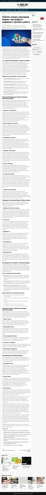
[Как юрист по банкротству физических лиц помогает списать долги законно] (32, 480)
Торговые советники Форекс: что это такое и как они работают (16, 430)
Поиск (33, 15)
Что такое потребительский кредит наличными (25, 450)
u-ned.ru (23, 4)
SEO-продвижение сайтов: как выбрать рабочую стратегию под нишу (38, 29)
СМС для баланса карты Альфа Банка (8, 450)
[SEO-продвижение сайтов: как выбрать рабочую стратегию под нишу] (14, 480)
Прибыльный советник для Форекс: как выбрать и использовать (17, 432)
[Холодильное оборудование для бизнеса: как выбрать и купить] (23, 480)
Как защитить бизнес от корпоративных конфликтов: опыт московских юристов (37, 25)
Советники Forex (4, 463)
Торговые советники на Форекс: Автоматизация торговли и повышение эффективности (6, 468)
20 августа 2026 (4, 489)
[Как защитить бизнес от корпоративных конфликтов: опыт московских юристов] (6, 480)
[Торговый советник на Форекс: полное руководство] (16, 461)
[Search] (43, 10)
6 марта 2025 (7, 471)
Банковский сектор (31, 482)
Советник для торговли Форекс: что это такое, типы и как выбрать (17, 434)
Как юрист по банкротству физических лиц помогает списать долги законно (37, 36)
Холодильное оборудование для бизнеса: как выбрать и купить (38, 33)
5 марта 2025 (7, 24)
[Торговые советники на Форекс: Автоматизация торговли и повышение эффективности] (6, 461)
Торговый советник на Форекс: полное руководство (16, 467)
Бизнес (3, 482)
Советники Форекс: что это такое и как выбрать (13, 445)
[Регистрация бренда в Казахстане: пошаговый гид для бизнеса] (40, 480)
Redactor (4, 24)
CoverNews (27, 493)
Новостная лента (22, 482)
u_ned (29, 489)
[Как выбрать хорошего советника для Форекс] (26, 461)
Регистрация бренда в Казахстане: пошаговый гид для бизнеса (38, 40)
